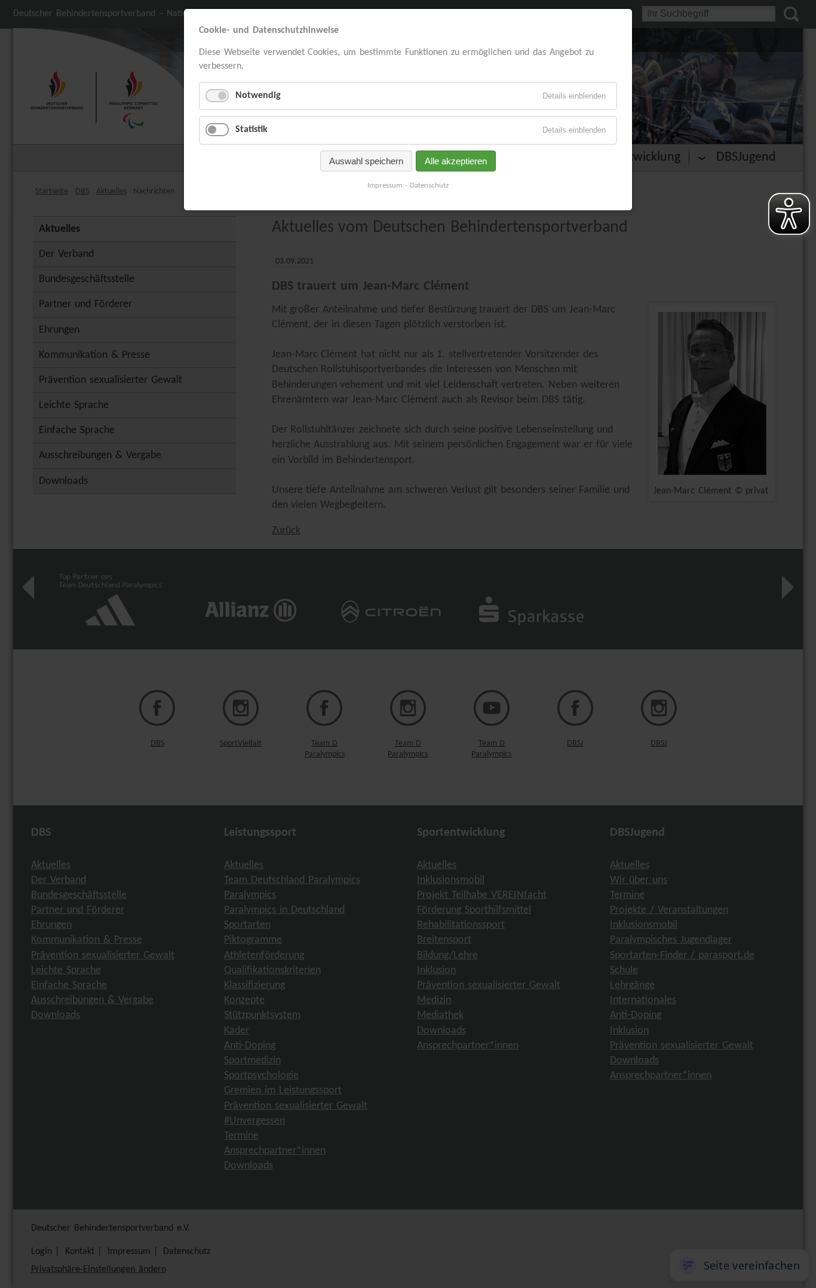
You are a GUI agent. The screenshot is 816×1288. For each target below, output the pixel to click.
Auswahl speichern (366, 161)
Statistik (251, 129)
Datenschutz (429, 185)
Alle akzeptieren (456, 161)
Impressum (384, 185)
